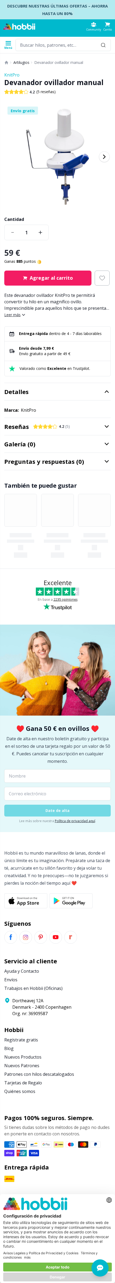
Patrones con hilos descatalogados (39, 1074)
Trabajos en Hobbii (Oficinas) (33, 988)
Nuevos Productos (22, 1057)
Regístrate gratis (21, 1040)
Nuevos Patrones (21, 1066)
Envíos (10, 980)
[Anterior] (10, 156)
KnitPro (12, 75)
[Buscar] (103, 45)
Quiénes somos (19, 1091)
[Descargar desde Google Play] (71, 900)
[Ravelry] (70, 937)
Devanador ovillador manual (58, 62)
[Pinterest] (40, 937)
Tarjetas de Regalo (23, 1083)
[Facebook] (10, 937)
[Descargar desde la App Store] (25, 900)
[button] (107, 26)
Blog (9, 1048)
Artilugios (21, 62)
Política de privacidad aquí (75, 821)
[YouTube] (55, 937)
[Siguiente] (104, 156)
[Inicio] (6, 62)
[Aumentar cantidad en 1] (40, 232)
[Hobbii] (19, 26)
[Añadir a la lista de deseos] (102, 278)
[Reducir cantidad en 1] (12, 232)
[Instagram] (25, 937)
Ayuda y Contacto (21, 971)
